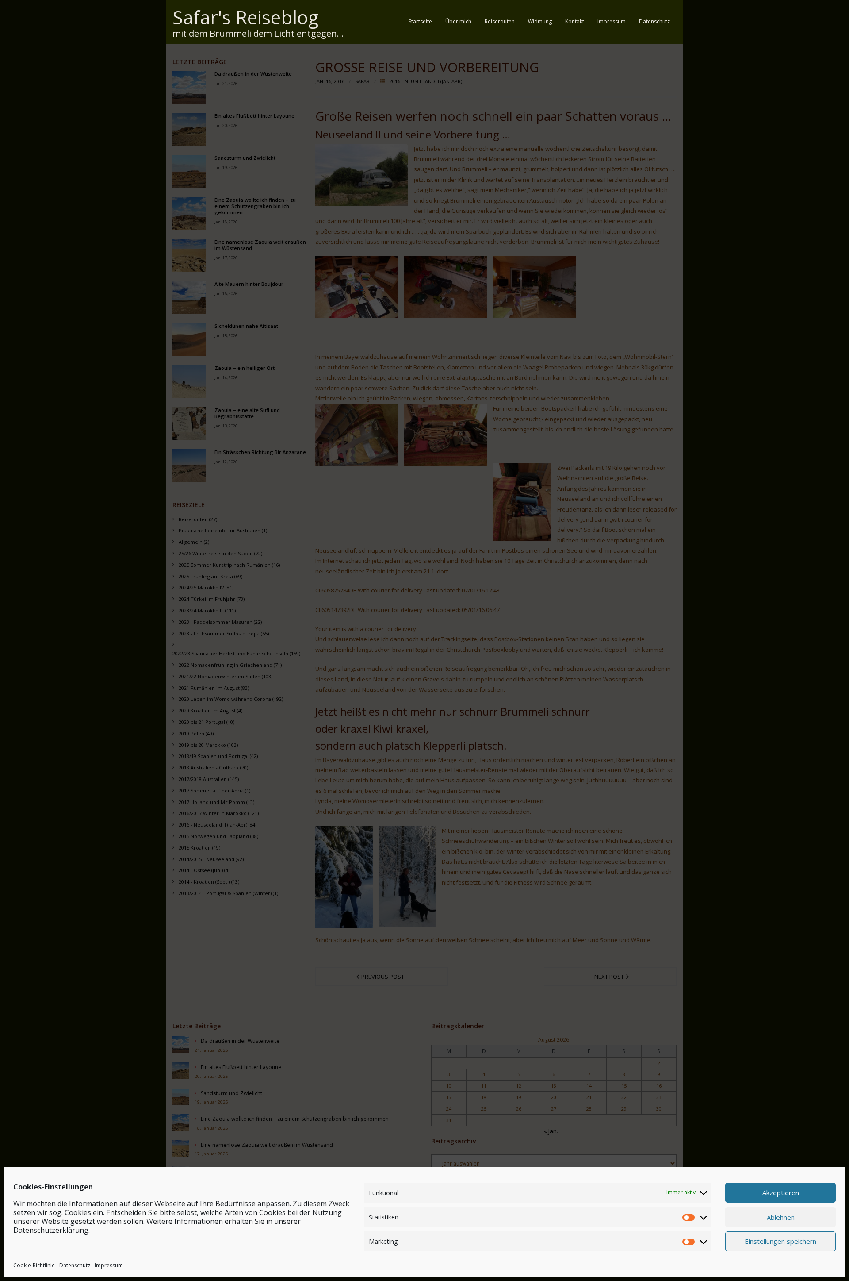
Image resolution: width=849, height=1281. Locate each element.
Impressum (109, 1265)
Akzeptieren (780, 1192)
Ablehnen (781, 1216)
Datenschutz (74, 1265)
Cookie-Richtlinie (34, 1265)
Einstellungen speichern (780, 1241)
